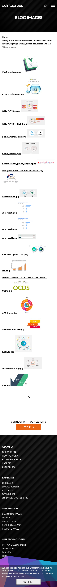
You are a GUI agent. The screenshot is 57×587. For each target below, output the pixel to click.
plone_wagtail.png (11, 154)
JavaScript (8, 548)
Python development (14, 545)
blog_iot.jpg (8, 352)
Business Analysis (11, 525)
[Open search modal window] (45, 6)
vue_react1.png (9, 238)
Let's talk (28, 427)
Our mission (9, 452)
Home (5, 37)
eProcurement (10, 487)
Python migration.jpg (13, 94)
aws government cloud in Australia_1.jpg (22, 171)
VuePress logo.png (11, 72)
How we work (10, 456)
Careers (6, 463)
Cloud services (10, 529)
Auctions (7, 490)
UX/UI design (9, 521)
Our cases (7, 483)
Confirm (28, 582)
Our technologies (13, 539)
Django (6, 552)
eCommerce (8, 494)
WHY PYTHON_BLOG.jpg (14, 124)
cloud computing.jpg (13, 369)
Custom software (12, 514)
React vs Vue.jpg (10, 197)
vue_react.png (9, 213)
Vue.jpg (6, 385)
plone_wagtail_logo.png (14, 137)
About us (8, 446)
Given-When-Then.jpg (13, 329)
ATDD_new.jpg (9, 313)
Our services (10, 508)
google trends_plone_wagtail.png (19, 164)
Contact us (8, 467)
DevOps (6, 517)
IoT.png (6, 271)
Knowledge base (11, 459)
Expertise (8, 477)
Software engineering (15, 498)
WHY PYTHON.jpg (11, 111)
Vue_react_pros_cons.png (15, 255)
